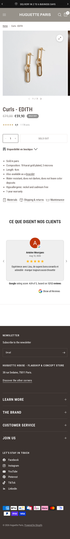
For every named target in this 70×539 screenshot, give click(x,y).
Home (5, 26)
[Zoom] (59, 38)
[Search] (60, 15)
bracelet (30, 174)
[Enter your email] (63, 352)
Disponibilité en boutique (20, 149)
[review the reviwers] (39, 246)
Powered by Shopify (33, 525)
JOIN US (9, 438)
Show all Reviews (51, 291)
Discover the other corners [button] (17, 380)
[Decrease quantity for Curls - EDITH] (5, 138)
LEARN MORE (13, 399)
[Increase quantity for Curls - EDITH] (15, 138)
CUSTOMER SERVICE (19, 425)
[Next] (41, 99)
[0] (65, 15)
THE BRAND (12, 412)
